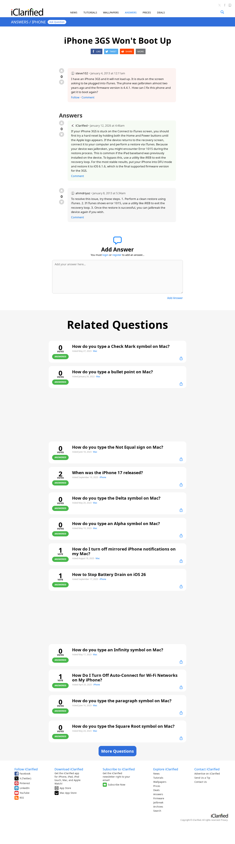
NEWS (73, 12)
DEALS (161, 12)
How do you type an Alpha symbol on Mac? (116, 523)
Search (157, 810)
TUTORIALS (90, 12)
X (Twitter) (25, 778)
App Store (65, 788)
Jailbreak (158, 802)
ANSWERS (131, 12)
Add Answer (175, 298)
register (116, 255)
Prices (156, 786)
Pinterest (25, 783)
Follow (75, 97)
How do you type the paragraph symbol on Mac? (121, 700)
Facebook (25, 773)
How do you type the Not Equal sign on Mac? (117, 447)
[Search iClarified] (222, 12)
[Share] (181, 358)
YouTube (24, 792)
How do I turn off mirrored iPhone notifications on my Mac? (124, 551)
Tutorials (158, 777)
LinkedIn (25, 788)
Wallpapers (159, 781)
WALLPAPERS (111, 12)
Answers (158, 794)
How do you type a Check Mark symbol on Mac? (120, 346)
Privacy (224, 820)
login (105, 255)
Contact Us (200, 781)
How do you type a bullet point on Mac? (112, 372)
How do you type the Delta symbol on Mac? (116, 498)
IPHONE (39, 21)
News (156, 773)
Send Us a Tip (202, 777)
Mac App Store (68, 792)
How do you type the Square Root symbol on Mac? (123, 726)
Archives (158, 806)
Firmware (158, 798)
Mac (95, 351)
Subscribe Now (116, 784)
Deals (156, 790)
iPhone (103, 477)
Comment (88, 97)
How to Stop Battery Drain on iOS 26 (109, 574)
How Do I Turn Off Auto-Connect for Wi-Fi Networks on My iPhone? (125, 677)
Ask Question (57, 22)
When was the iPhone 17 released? (107, 472)
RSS (22, 797)
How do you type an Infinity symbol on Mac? (117, 650)
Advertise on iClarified (207, 773)
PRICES (147, 12)
